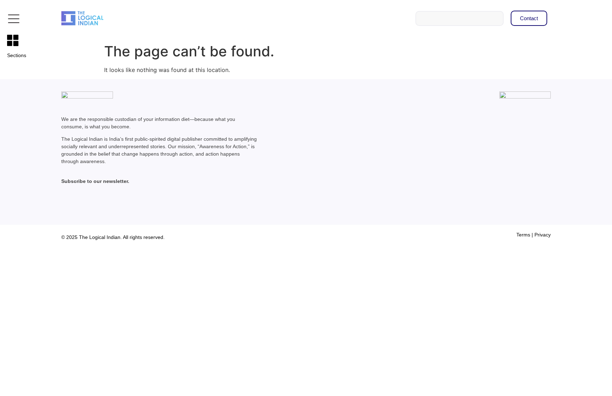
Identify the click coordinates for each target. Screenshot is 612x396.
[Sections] (12, 40)
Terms (523, 235)
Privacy (542, 235)
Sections (16, 55)
